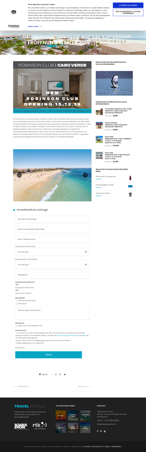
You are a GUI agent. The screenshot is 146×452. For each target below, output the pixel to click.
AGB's (84, 335)
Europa (60, 416)
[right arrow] (132, 66)
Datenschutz (98, 446)
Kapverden (85, 415)
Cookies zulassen (128, 5)
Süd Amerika (85, 428)
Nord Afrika (73, 428)
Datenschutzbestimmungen (67, 335)
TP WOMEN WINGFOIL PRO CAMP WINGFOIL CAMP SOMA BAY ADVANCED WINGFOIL (118, 111)
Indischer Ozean (73, 415)
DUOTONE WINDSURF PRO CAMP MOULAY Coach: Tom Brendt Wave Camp (117, 156)
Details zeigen (33, 26)
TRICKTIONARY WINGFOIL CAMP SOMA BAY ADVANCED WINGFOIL (116, 125)
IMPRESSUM (116, 446)
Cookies (86, 446)
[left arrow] (130, 66)
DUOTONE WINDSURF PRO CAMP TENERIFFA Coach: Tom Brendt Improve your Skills (118, 140)
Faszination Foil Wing (114, 86)
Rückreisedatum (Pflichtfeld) (26, 259)
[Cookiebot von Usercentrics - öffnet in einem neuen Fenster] (13, 26)
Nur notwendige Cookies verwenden (128, 12)
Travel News (59, 31)
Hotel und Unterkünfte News (39, 31)
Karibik (60, 428)
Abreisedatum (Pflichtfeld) (25, 246)
